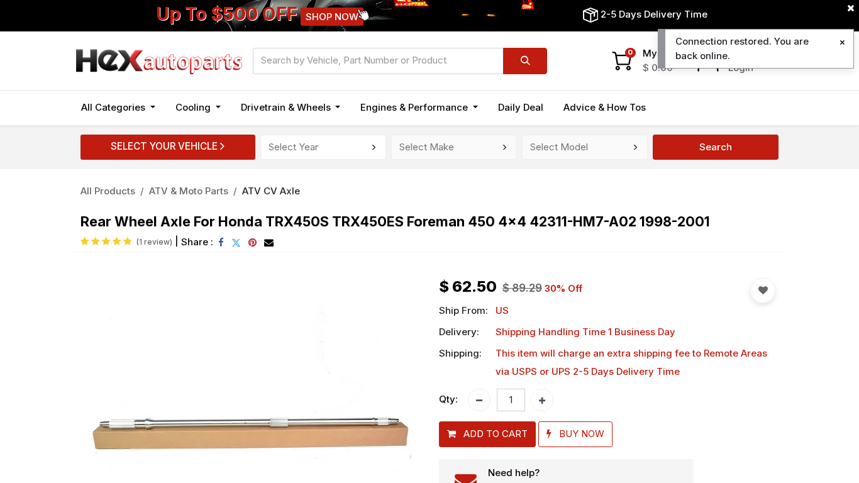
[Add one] (542, 400)
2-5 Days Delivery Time (654, 14)
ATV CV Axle (271, 191)
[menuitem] (520, 108)
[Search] (525, 61)
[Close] (842, 42)
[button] (487, 434)
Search (715, 147)
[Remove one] (479, 400)
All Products (107, 191)
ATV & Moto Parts (188, 191)
